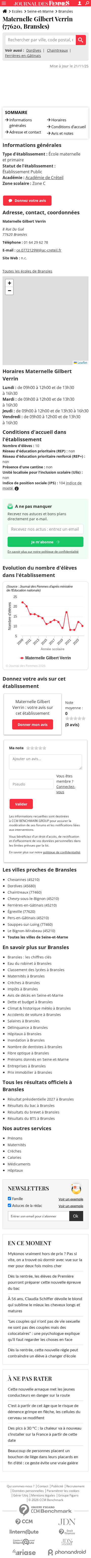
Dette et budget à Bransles (30, 1001)
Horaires (58, 119)
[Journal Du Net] (67, 1522)
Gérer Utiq (20, 1495)
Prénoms (15, 1138)
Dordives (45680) (22, 885)
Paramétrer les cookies (63, 1491)
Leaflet (82, 362)
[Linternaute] (24, 1532)
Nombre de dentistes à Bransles (35, 1046)
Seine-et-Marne (40, 11)
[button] (9, 283)
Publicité (57, 1486)
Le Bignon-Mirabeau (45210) (31, 930)
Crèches (14, 1151)
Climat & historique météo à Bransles (39, 1008)
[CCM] (24, 1522)
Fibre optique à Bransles (28, 1053)
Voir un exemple (71, 1199)
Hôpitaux (15, 1170)
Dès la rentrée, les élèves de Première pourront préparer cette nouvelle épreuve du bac (44, 1282)
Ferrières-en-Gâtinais (23, 55)
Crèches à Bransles (24, 982)
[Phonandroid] (67, 1552)
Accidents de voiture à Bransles (34, 1014)
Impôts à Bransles (23, 989)
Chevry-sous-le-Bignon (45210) (33, 898)
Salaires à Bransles (24, 1020)
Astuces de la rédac (26, 1206)
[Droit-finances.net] (67, 1532)
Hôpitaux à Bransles (24, 1033)
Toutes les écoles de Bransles (27, 271)
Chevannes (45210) (23, 879)
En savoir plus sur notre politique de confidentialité (43, 551)
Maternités (17, 1144)
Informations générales (20, 122)
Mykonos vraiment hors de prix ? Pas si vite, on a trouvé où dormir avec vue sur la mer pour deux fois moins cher (45, 1260)
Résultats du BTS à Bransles (31, 1118)
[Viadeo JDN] (67, 1542)
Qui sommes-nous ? (20, 1486)
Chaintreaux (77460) (24, 892)
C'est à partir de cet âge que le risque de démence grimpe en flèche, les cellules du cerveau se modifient (44, 1412)
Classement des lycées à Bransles (36, 969)
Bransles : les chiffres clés (29, 957)
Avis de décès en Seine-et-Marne (35, 995)
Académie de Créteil (44, 177)
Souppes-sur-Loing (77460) (30, 924)
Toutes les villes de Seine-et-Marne (38, 937)
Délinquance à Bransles (28, 1027)
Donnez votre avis (30, 200)
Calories (14, 1157)
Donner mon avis (33, 724)
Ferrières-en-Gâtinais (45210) (32, 905)
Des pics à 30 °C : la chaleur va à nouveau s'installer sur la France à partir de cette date (44, 1434)
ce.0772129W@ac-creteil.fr (38, 250)
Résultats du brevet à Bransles (33, 1112)
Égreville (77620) (21, 911)
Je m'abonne (42, 542)
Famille (17, 1199)
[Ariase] (24, 1552)
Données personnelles (28, 1491)
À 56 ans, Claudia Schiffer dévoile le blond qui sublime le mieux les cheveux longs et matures (45, 1305)
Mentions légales (43, 1495)
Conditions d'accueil (68, 126)
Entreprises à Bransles (27, 1066)
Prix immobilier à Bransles (30, 1072)
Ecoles (17, 11)
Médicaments (19, 1164)
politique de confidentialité (61, 852)
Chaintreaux (57, 50)
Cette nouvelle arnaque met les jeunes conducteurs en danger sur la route (41, 1392)
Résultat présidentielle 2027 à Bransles (41, 1099)
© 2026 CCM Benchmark (45, 1500)
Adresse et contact (25, 131)
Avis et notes (62, 133)
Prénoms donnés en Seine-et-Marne (38, 1059)
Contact (42, 1486)
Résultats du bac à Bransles (31, 1105)
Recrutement (75, 1486)
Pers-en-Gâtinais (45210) (28, 917)
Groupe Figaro (68, 1495)
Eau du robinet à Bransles (30, 963)
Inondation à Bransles (26, 1040)
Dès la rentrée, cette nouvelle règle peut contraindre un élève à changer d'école (43, 1353)
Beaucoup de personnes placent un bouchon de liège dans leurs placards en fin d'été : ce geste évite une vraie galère (43, 1457)
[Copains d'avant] (24, 1542)
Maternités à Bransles (26, 976)
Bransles (65, 11)
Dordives (33, 50)
